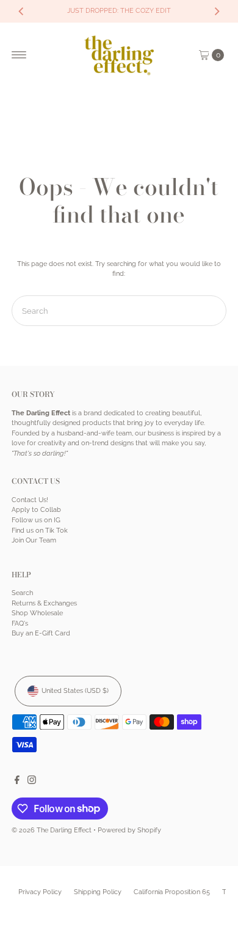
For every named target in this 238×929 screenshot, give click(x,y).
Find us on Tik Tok (40, 531)
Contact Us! (30, 500)
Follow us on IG (36, 520)
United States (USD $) (75, 691)
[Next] (216, 11)
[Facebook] (17, 782)
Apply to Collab (36, 510)
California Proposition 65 (172, 892)
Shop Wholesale (37, 613)
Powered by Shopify (129, 830)
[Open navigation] (19, 55)
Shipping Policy (97, 892)
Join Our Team (34, 540)
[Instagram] (31, 782)
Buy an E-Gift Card (41, 633)
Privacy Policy (40, 892)
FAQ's (20, 623)
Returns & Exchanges (44, 603)
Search (22, 593)
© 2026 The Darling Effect (52, 830)
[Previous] (21, 11)
